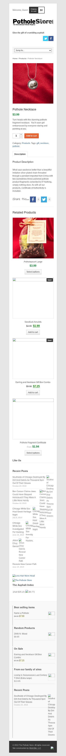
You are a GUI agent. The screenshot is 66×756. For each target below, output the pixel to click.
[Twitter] (45, 38)
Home (15, 58)
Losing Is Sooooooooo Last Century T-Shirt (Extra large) (30, 676)
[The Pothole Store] (33, 22)
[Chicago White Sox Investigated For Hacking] (29, 531)
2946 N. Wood (20, 634)
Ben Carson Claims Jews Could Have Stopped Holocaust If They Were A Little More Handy (24, 496)
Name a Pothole (21, 613)
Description (20, 154)
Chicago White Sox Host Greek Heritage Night (22, 511)
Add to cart (31, 136)
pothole (16, 146)
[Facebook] (50, 38)
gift (38, 143)
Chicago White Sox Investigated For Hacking (18, 527)
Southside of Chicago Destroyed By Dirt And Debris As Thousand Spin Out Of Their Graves (29, 479)
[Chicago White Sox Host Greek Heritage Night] (36, 519)
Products (22, 58)
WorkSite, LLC (35, 748)
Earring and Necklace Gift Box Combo (28, 656)
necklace (44, 143)
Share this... (21, 199)
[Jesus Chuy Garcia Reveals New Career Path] (22, 551)
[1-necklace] (33, 83)
